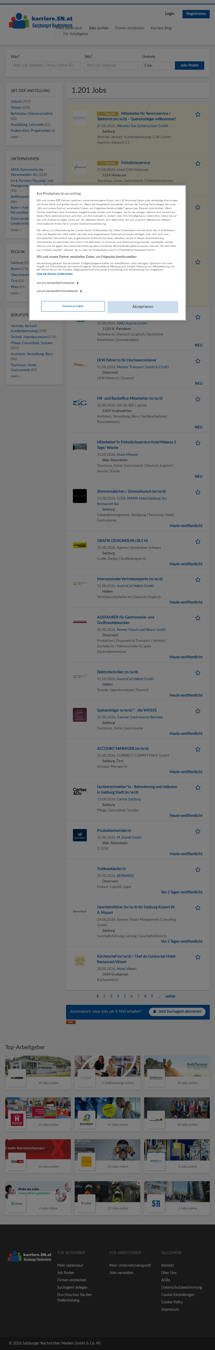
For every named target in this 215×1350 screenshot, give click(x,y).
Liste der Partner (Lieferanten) (55, 274)
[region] (107, 253)
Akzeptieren (143, 307)
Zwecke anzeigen (73, 306)
